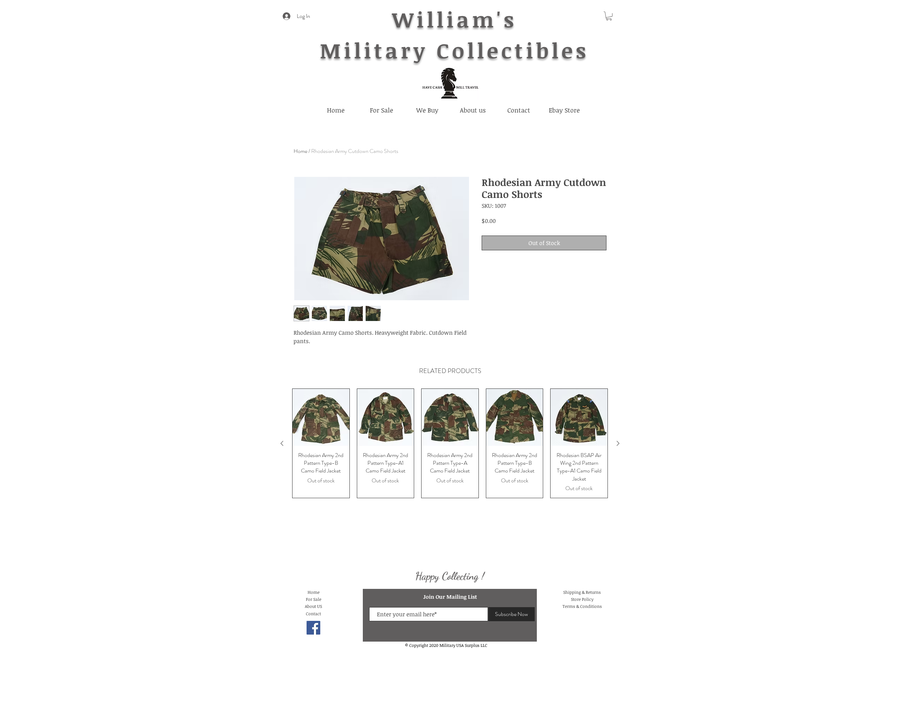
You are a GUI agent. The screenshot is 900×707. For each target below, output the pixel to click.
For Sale (313, 599)
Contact (313, 613)
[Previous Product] (282, 443)
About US (313, 606)
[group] (450, 443)
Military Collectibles (454, 50)
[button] (609, 16)
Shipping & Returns (582, 592)
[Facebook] (313, 628)
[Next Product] (618, 443)
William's (454, 19)
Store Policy (582, 599)
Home (300, 151)
